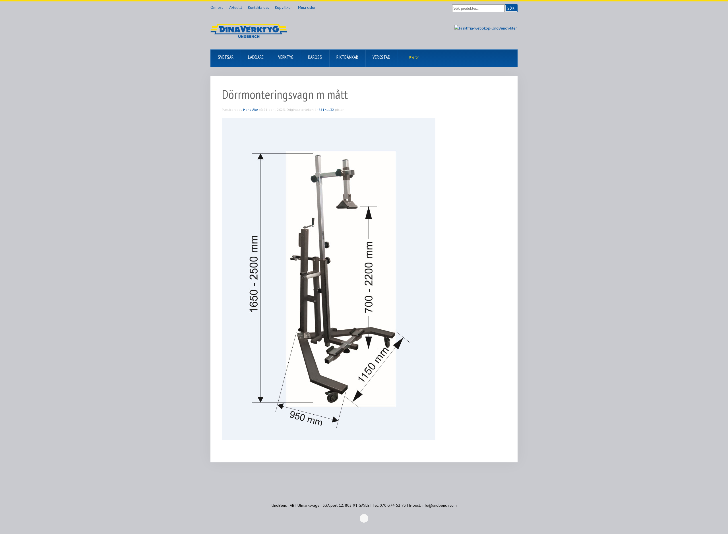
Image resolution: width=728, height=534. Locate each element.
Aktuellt (235, 7)
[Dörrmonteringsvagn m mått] (328, 278)
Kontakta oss (258, 7)
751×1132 (326, 109)
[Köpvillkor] (486, 27)
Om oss (216, 7)
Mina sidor (307, 7)
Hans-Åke (250, 109)
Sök (511, 8)
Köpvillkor (283, 7)
